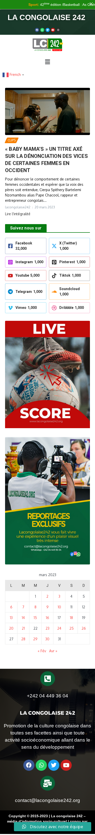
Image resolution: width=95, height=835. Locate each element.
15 (35, 617)
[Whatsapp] (42, 30)
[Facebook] (37, 30)
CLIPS (12, 140)
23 (47, 628)
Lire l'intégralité (17, 214)
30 (47, 639)
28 (23, 639)
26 (84, 628)
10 (59, 607)
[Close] (91, 4)
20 (11, 628)
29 (35, 639)
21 (23, 628)
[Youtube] (53, 30)
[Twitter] (48, 30)
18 (71, 617)
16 (47, 617)
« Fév (42, 651)
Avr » (53, 651)
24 (59, 628)
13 (11, 617)
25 (71, 628)
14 (23, 617)
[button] (47, 61)
